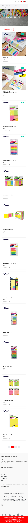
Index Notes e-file (7, 298)
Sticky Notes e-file (8, 195)
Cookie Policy (18, 519)
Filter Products (7, 29)
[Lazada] (22, 514)
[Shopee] (18, 514)
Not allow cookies (17, 521)
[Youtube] (14, 514)
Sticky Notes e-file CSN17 (9, 126)
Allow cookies (8, 521)
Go (2, 505)
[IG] (6, 514)
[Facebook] (2, 514)
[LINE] (10, 514)
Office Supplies (14, 5)
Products (8, 5)
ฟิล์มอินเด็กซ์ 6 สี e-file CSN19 (10, 92)
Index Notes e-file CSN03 (9, 263)
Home (3, 5)
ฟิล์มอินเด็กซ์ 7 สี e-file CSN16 (10, 160)
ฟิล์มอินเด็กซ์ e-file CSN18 (9, 58)
